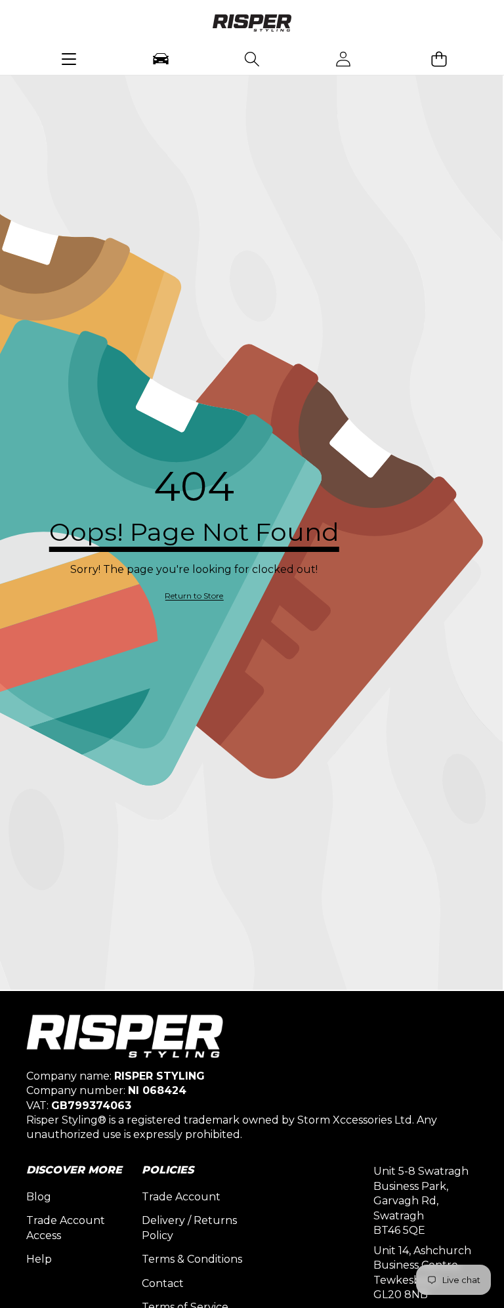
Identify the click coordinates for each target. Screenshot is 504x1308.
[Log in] (343, 59)
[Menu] (69, 59)
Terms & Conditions (192, 1259)
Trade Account (181, 1197)
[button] (438, 59)
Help (39, 1259)
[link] (194, 596)
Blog (38, 1197)
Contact (163, 1283)
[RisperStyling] (252, 25)
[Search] (252, 59)
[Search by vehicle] (160, 59)
